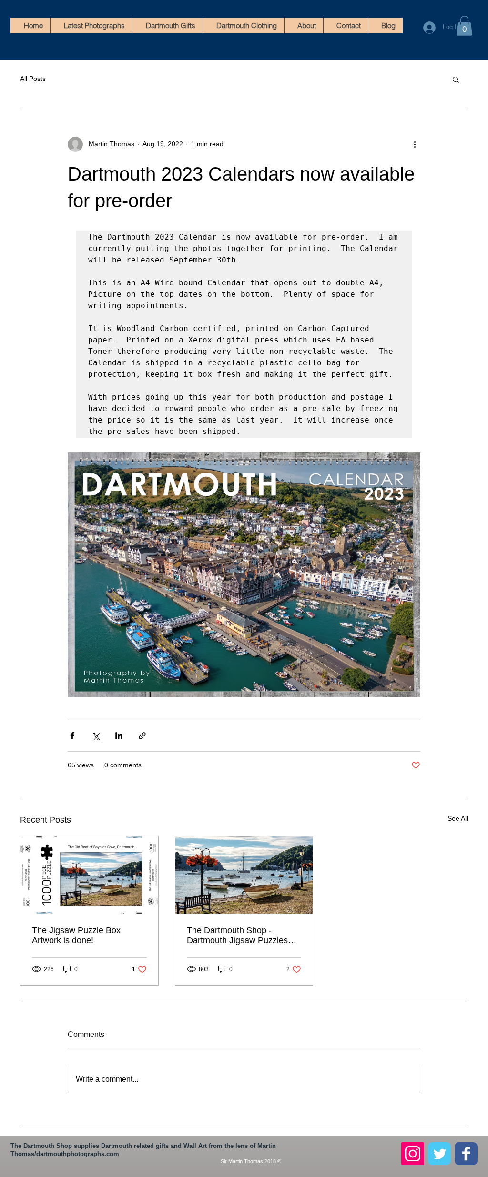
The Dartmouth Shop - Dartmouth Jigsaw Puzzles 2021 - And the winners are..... (244, 936)
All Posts (33, 78)
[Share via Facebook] (72, 735)
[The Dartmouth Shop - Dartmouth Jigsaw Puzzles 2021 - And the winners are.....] (244, 875)
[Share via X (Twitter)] (95, 735)
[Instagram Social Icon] (412, 1153)
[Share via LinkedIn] (118, 735)
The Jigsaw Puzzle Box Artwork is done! (76, 935)
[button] (464, 26)
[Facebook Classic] (466, 1153)
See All (457, 818)
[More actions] (414, 144)
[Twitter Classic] (439, 1153)
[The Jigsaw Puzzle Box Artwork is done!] (89, 875)
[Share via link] (142, 735)
